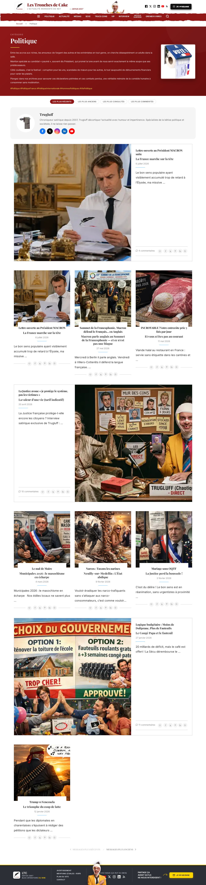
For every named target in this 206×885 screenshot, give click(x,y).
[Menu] (38, 16)
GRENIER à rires (153, 16)
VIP (113, 16)
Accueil (19, 24)
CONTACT (61, 880)
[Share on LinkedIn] (180, 251)
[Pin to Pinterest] (175, 251)
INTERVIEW (124, 16)
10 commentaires (29, 491)
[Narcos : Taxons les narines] (103, 539)
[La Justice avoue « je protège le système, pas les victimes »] (133, 443)
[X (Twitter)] (109, 876)
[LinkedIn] (64, 131)
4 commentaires (147, 250)
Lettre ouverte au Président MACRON (42, 328)
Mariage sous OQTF (163, 568)
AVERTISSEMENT (64, 870)
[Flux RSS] (123, 876)
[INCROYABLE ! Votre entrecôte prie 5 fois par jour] (164, 298)
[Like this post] (160, 251)
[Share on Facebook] (165, 251)
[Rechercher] (167, 16)
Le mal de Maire (42, 568)
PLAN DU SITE (63, 877)
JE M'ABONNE (182, 6)
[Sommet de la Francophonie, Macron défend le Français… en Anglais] (103, 298)
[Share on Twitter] (170, 251)
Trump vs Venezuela (42, 802)
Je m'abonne (183, 875)
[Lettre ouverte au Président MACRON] (42, 298)
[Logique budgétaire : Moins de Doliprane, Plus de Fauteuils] (72, 676)
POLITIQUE (50, 16)
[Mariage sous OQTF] (164, 539)
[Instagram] (57, 131)
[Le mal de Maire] (42, 539)
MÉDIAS (77, 16)
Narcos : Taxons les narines (103, 568)
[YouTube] (72, 131)
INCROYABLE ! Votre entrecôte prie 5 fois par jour (164, 329)
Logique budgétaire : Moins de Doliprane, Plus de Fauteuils (155, 626)
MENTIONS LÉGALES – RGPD (69, 874)
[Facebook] (42, 131)
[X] (50, 131)
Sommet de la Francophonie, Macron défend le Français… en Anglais (103, 329)
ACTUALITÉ (64, 16)
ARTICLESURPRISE (138, 16)
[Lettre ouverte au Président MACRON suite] (72, 202)
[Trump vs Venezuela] (42, 772)
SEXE (88, 16)
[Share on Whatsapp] (185, 251)
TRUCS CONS (101, 16)
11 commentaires (147, 724)
